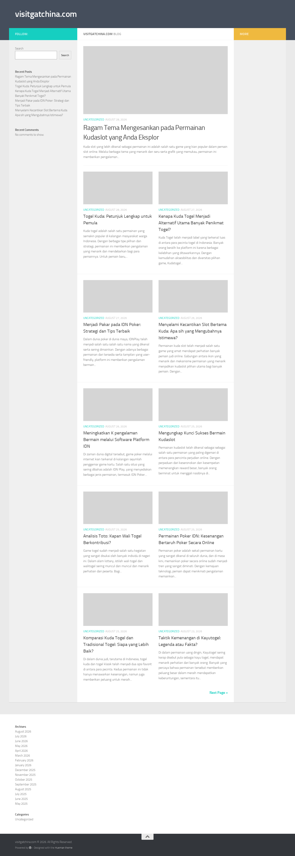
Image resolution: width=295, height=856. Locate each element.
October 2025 (23, 779)
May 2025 (21, 803)
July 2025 (20, 794)
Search (19, 48)
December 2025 (25, 770)
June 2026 (21, 741)
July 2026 (20, 736)
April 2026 (21, 751)
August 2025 (23, 789)
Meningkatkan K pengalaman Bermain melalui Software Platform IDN (116, 439)
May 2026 (21, 746)
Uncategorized (93, 119)
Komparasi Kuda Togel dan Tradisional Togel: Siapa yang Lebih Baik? (116, 644)
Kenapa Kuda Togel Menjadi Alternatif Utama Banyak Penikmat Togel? (191, 223)
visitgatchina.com (46, 14)
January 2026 (23, 765)
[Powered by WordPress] (30, 847)
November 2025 (25, 775)
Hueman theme (63, 847)
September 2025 (25, 784)
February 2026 (24, 760)
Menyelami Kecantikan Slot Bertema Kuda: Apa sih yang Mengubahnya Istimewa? (193, 331)
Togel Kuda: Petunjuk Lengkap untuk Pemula (43, 86)
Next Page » (219, 692)
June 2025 (21, 799)
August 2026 (23, 731)
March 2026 (22, 755)
